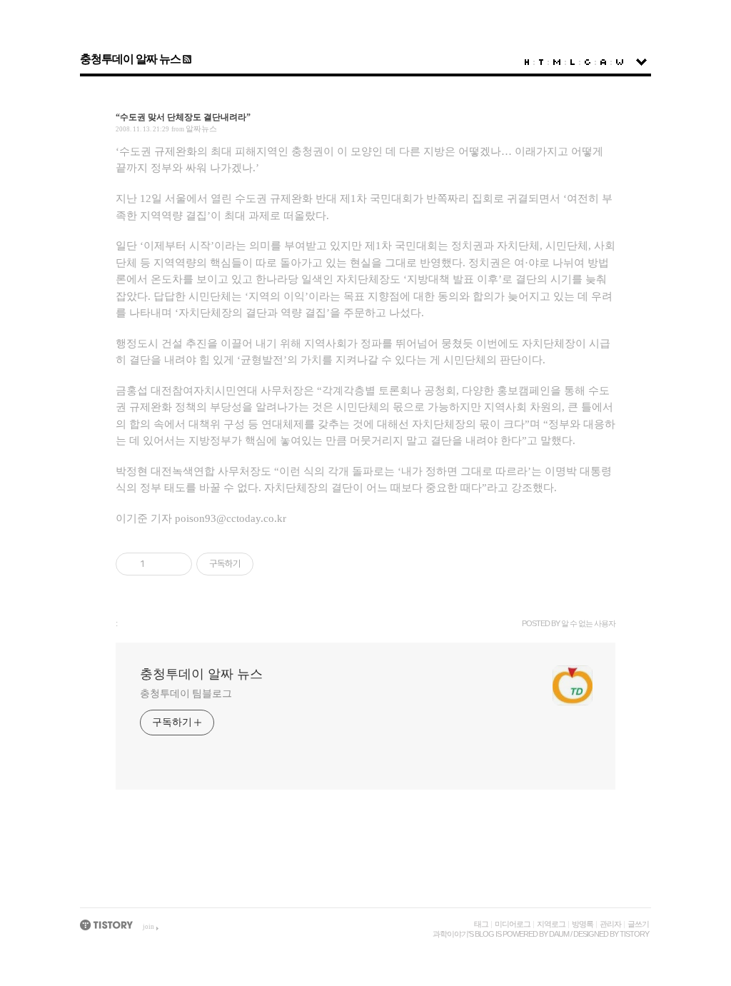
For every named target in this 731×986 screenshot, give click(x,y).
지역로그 (551, 924)
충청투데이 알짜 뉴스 (130, 59)
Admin (603, 62)
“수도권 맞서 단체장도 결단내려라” (183, 117)
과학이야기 (450, 934)
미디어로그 (512, 924)
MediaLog (556, 62)
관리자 (610, 924)
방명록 (582, 924)
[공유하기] (158, 564)
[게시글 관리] (176, 564)
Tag (541, 62)
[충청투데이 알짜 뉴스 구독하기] (186, 59)
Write (619, 62)
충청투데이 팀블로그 (186, 693)
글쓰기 (638, 924)
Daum (559, 934)
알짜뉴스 (201, 128)
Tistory (634, 934)
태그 (481, 924)
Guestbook (587, 62)
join (148, 926)
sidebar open (641, 62)
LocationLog (572, 62)
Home (527, 62)
